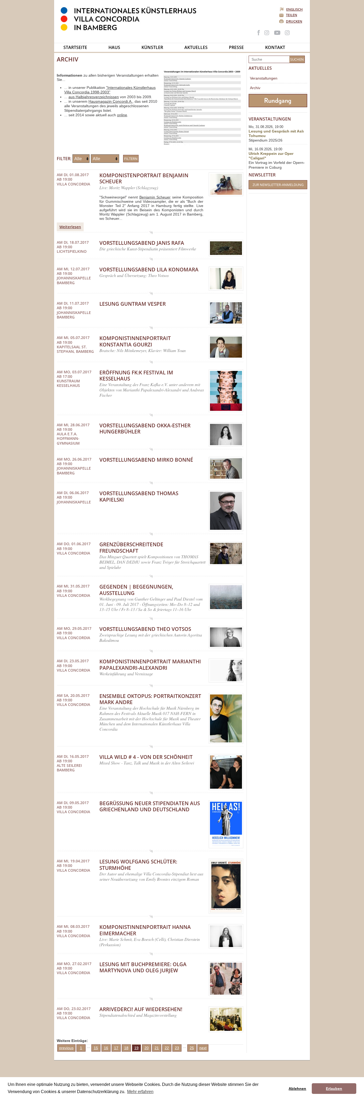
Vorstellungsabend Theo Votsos (145, 629)
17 (116, 1048)
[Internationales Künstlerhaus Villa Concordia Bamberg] (131, 29)
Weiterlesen (70, 226)
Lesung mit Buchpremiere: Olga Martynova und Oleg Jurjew (143, 967)
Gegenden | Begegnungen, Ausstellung (136, 589)
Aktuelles (196, 47)
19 (136, 1048)
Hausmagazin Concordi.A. (110, 101)
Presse (236, 47)
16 (106, 1048)
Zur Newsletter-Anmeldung (278, 184)
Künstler (152, 47)
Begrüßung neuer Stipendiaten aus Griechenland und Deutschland (149, 806)
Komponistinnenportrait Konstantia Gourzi (135, 341)
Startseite (75, 47)
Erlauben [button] (334, 1088)
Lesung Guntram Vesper (132, 303)
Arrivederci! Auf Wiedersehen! (140, 1009)
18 (126, 1048)
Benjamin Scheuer (155, 197)
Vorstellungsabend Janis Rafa (141, 242)
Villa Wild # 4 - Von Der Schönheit (146, 757)
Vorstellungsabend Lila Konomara (149, 269)
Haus (114, 47)
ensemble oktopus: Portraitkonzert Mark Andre (150, 699)
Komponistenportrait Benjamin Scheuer (143, 178)
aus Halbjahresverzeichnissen (93, 97)
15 (96, 1048)
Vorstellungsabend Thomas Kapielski (138, 496)
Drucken (294, 21)
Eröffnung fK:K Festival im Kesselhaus (136, 375)
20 (146, 1048)
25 (192, 1048)
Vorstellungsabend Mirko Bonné (146, 459)
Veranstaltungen (263, 78)
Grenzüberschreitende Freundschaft (131, 547)
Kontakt (275, 47)
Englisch (294, 9)
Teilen (291, 15)
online (122, 115)
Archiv (255, 88)
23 (177, 1048)
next (203, 1048)
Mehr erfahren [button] (140, 1091)
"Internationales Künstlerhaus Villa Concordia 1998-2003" (110, 89)
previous (66, 1048)
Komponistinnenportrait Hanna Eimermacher (145, 930)
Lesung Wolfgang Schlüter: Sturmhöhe (138, 864)
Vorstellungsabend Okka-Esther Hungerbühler (145, 428)
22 (167, 1048)
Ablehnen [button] (297, 1088)
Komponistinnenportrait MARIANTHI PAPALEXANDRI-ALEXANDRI (150, 664)
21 (157, 1048)
